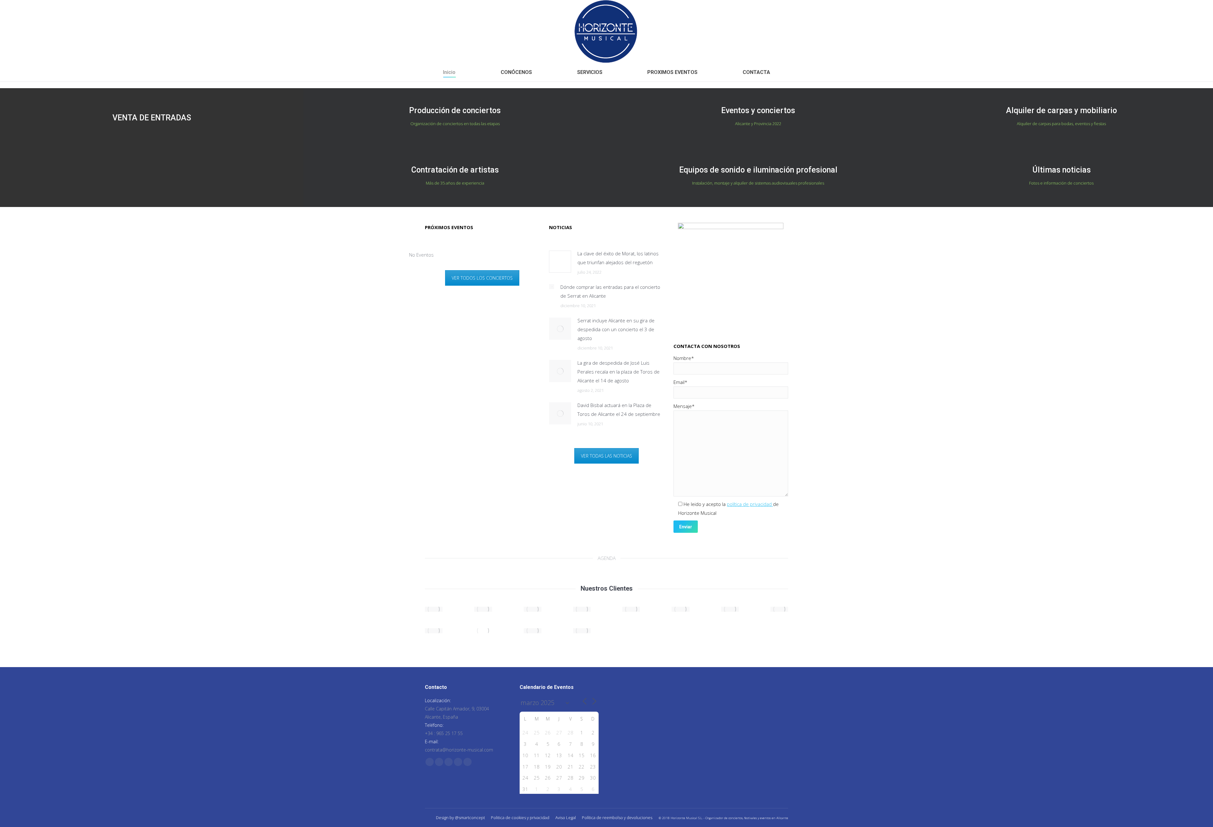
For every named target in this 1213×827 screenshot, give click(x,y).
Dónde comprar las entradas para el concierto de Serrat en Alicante (610, 291)
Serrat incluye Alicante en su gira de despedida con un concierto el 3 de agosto (616, 329)
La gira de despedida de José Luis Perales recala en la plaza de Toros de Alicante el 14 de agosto (618, 372)
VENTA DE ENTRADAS (151, 117)
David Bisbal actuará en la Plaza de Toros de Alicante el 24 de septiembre (618, 409)
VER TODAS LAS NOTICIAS (606, 456)
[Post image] (560, 262)
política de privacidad (750, 504)
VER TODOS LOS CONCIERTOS (482, 278)
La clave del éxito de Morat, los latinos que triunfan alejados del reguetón (618, 257)
